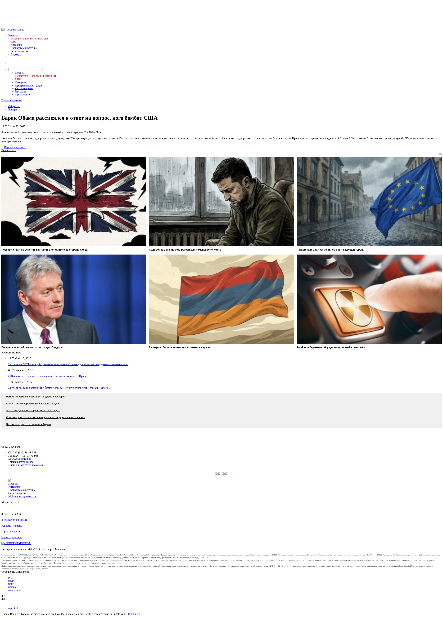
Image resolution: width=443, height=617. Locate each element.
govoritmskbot (23, 458)
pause (11, 580)
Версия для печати (15, 147)
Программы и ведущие (24, 47)
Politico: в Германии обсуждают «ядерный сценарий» (36, 396)
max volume (15, 590)
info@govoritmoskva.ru (30, 464)
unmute (12, 586)
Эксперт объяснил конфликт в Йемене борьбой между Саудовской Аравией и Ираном (59, 387)
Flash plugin (133, 613)
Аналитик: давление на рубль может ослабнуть (33, 410)
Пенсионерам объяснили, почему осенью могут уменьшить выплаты (45, 417)
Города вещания (10, 531)
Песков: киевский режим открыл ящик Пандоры (33, 403)
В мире (12, 109)
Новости (13, 35)
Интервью (16, 44)
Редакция (15, 54)
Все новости (8, 150)
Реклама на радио (11, 525)
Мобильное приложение (22, 496)
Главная (6, 100)
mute (11, 583)
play (10, 577)
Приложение (22, 94)
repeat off (13, 608)
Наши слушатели (11, 537)
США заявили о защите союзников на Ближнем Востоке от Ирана (47, 376)
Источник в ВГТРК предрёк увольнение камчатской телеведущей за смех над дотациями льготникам (68, 364)
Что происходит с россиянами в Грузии (28, 424)
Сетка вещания (19, 51)
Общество (14, 106)
